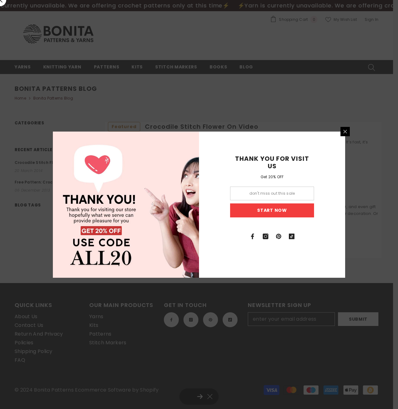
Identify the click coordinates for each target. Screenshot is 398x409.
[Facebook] (252, 236)
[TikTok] (291, 236)
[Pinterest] (278, 236)
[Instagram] (265, 236)
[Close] (345, 131)
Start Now (272, 210)
